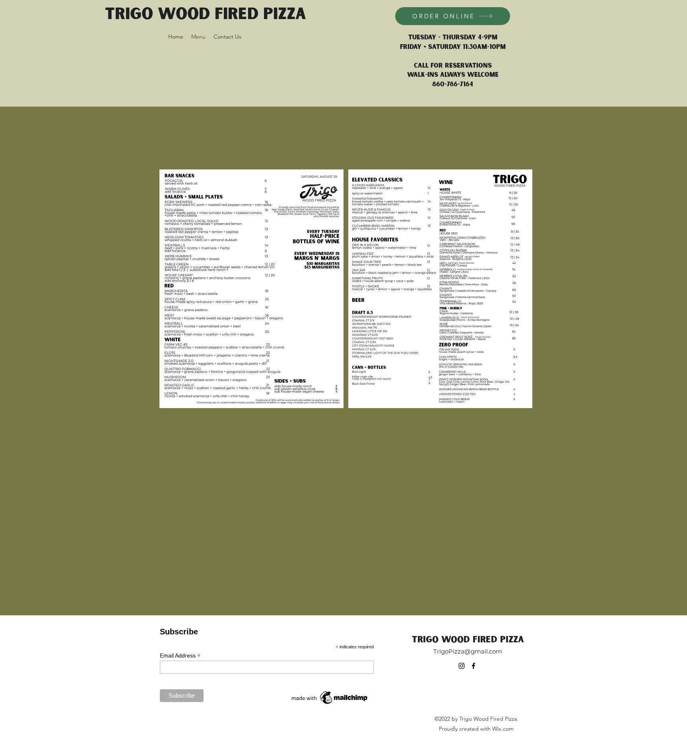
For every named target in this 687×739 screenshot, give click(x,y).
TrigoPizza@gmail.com (467, 651)
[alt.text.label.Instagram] (462, 666)
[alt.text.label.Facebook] (473, 666)
